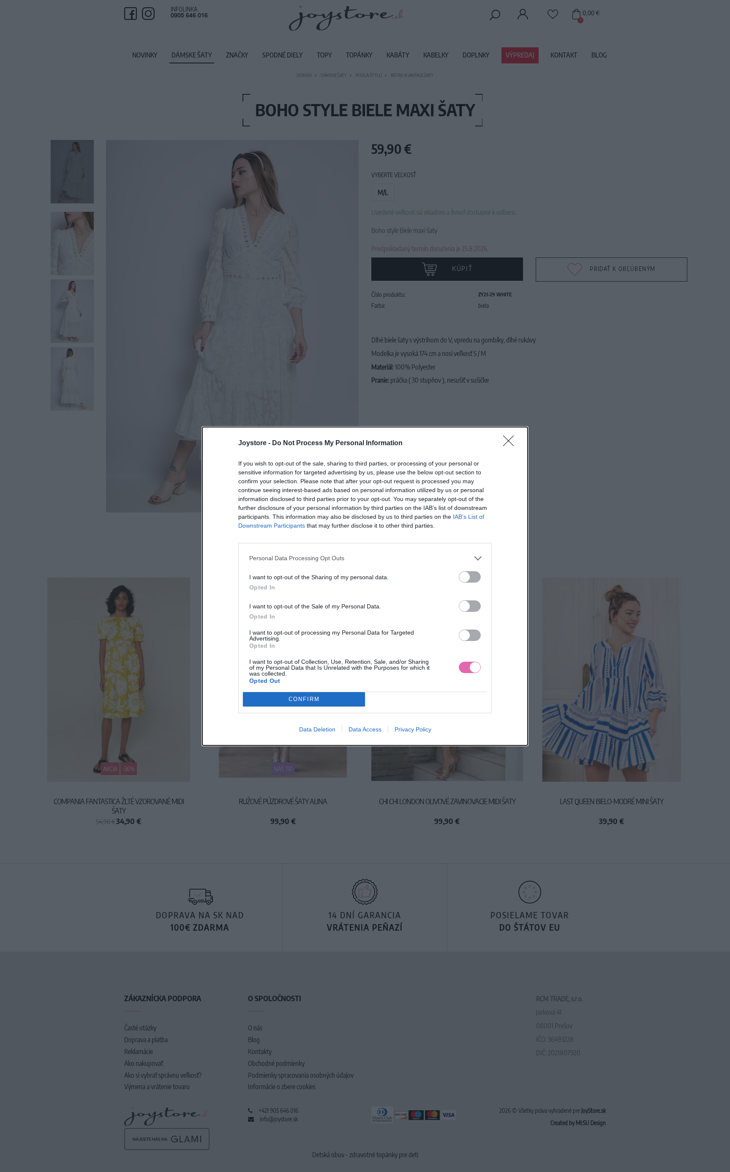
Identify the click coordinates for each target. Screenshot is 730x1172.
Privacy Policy (413, 729)
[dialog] (365, 586)
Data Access (365, 729)
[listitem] (365, 558)
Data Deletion (317, 729)
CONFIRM (304, 699)
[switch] (470, 577)
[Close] (511, 443)
